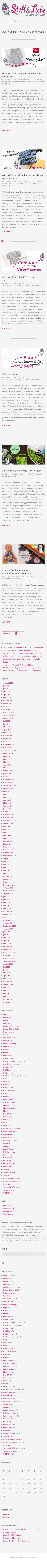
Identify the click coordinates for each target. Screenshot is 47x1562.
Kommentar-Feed (10, 1211)
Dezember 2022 (9, 812)
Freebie (4, 184)
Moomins (6, 1111)
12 (16, 1484)
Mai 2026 (6, 692)
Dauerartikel (8, 1058)
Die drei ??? (7, 1067)
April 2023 (7, 800)
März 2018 (7, 979)
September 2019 (9, 926)
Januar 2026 (7, 703)
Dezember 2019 (9, 917)
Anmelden (7, 1205)
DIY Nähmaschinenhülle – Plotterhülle (22, 470)
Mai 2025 (6, 727)
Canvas (6, 1049)
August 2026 (8, 683)
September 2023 (9, 785)
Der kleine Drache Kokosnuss (14, 1061)
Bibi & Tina (7, 1035)
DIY (3, 82)
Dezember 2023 (9, 777)
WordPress (33, 1557)
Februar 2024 (8, 771)
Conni (5, 1052)
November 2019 (9, 920)
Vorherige (6, 633)
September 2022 (9, 820)
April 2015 (7, 993)
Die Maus (6, 1070)
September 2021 (9, 856)
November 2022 (9, 815)
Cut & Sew (7, 1055)
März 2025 (7, 733)
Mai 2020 (6, 902)
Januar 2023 (7, 809)
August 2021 (8, 859)
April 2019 (7, 940)
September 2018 (9, 961)
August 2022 (8, 823)
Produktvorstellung (10, 1140)
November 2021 (9, 850)
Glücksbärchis (8, 1090)
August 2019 (8, 929)
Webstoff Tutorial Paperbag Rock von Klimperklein (21, 75)
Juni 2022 (6, 829)
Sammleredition (9, 1155)
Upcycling (7, 1184)
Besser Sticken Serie (11, 1029)
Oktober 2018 (8, 958)
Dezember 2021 (9, 847)
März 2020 (7, 908)
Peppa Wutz (7, 1126)
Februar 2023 (8, 806)
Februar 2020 (8, 911)
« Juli (3, 1502)
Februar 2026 (8, 700)
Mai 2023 (6, 797)
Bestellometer (8, 1032)
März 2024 (7, 768)
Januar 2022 (7, 844)
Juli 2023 (6, 791)
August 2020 (8, 894)
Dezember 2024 (9, 741)
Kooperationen (9, 1099)
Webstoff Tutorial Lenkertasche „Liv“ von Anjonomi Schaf (23, 177)
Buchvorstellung (9, 1044)
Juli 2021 (6, 861)
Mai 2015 (6, 990)
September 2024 (9, 750)
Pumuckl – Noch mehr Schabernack (29, 647)
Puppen (6, 1146)
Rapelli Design (8, 1149)
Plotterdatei (7, 1134)
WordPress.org (8, 1214)
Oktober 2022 (8, 818)
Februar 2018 (8, 981)
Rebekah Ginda (9, 1152)
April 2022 (7, 835)
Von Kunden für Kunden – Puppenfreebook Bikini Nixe (16, 572)
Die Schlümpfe (8, 1073)
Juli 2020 (6, 897)
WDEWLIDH (7, 1193)
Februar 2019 (8, 946)
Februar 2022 (8, 841)
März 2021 (7, 873)
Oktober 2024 (8, 747)
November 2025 (9, 709)
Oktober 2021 (8, 853)
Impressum (7, 1514)
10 (4, 1484)
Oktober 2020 (8, 888)
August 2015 (8, 984)
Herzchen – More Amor (12, 1538)
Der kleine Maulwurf (11, 1064)
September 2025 (9, 715)
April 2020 (7, 905)
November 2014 (9, 1002)
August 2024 (8, 753)
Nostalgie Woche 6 (10, 1532)
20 (23, 1488)
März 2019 (7, 943)
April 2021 (7, 870)
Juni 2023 (6, 794)
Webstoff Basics (10, 373)
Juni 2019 (6, 935)
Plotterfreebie (8, 1137)
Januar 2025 (7, 738)
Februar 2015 (8, 999)
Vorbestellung (8, 1190)
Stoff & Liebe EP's (19, 82)
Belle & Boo (7, 1023)
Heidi (5, 1093)
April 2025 (7, 730)
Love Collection (9, 1102)
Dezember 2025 (9, 706)
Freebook (8, 82)
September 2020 (9, 891)
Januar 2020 (7, 914)
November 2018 (9, 955)
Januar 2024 (7, 774)
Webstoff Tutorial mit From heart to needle (20, 279)
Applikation (7, 1020)
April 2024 (7, 765)
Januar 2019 (7, 949)
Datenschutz (8, 1517)
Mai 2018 (6, 973)
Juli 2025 (6, 721)
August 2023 (8, 788)
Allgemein (38, 80)
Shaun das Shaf (9, 1164)
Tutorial (29, 82)
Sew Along (7, 1161)
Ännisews (7, 1017)
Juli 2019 (6, 932)
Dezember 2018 (9, 952)
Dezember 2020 (9, 882)
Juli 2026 (6, 686)
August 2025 (8, 718)
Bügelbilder (7, 1046)
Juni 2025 (6, 724)
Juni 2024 (6, 759)
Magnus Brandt (9, 1105)
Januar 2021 (7, 879)
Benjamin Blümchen (11, 1026)
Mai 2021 (6, 867)
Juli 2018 (6, 967)
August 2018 (8, 964)
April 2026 (7, 695)
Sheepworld (7, 1167)
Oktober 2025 (8, 712)
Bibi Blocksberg (9, 1038)
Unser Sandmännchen (11, 1181)
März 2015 (7, 996)
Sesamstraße (8, 1158)
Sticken (6, 1169)
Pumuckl (6, 1143)
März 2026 (7, 697)
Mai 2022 (6, 832)
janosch (6, 1096)
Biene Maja (7, 1041)
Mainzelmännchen (10, 1108)
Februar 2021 (8, 876)
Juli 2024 (6, 756)
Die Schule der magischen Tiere (15, 1076)
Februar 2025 (8, 736)
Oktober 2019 (8, 923)
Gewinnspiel (8, 1087)
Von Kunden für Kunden (31, 285)
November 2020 (9, 885)
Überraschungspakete (11, 1178)
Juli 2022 (6, 826)
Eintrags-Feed (8, 1208)
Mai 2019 (6, 938)
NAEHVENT (7, 1114)
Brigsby (21, 1557)
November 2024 (9, 744)
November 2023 (9, 779)
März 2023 (7, 803)
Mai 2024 (6, 762)
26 (16, 1492)
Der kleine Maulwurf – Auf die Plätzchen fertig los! (22, 1529)
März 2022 (7, 838)
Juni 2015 (6, 987)
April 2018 (7, 976)
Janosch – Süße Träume (12, 1535)
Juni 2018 (6, 970)
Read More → (7, 130)
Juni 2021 (6, 864)
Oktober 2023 (8, 782)
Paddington (7, 1117)
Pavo (5, 1123)
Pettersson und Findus (12, 1128)
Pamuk (5, 1120)
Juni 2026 (6, 689)
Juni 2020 (6, 900)
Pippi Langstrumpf (10, 1131)
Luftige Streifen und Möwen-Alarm (25, 650)
